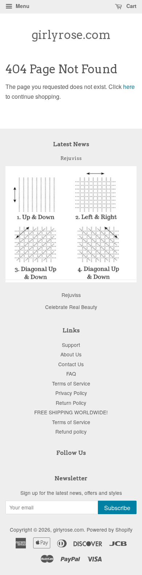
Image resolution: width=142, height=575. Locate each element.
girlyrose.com (71, 35)
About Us (71, 354)
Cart (131, 5)
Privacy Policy (71, 392)
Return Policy (71, 402)
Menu (21, 5)
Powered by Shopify (110, 529)
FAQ (71, 373)
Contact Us (71, 364)
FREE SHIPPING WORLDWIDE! (71, 412)
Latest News (71, 144)
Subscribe (117, 508)
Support (71, 344)
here (129, 86)
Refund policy (71, 431)
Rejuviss (71, 158)
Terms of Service (71, 383)
